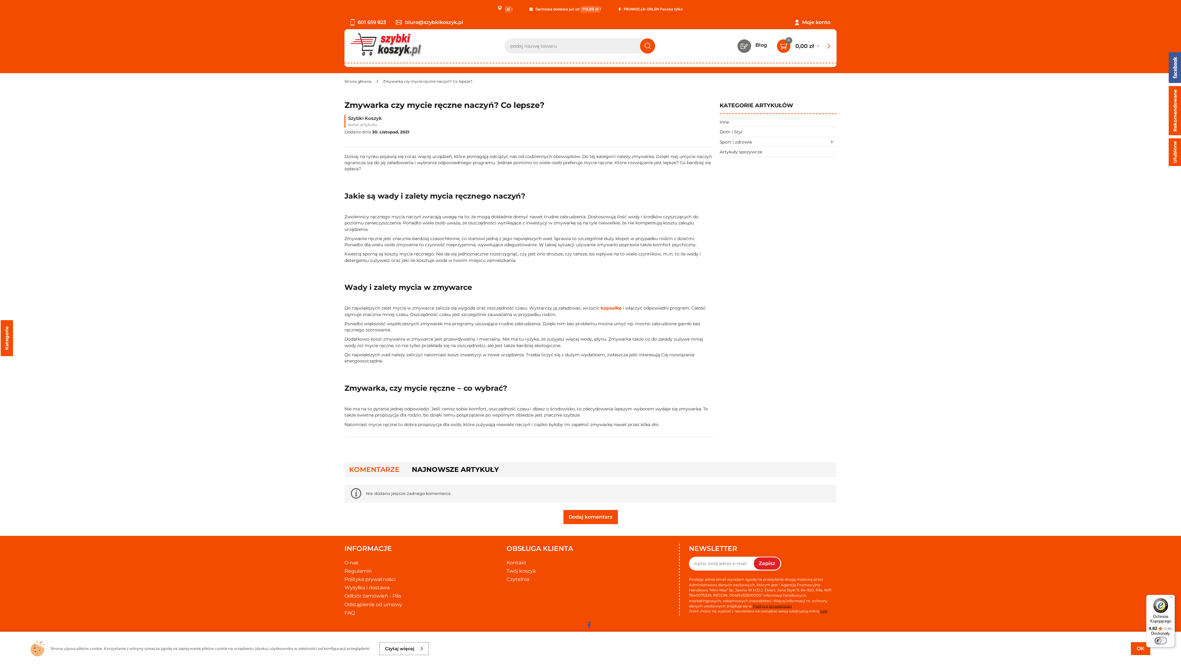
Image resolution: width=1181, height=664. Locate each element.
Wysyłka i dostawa (367, 588)
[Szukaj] (647, 45)
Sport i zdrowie (736, 142)
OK (1140, 648)
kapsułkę (611, 308)
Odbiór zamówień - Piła (372, 596)
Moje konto (816, 22)
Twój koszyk (521, 571)
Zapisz (767, 563)
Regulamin (358, 571)
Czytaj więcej (399, 648)
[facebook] (589, 625)
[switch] (1161, 640)
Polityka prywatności (370, 579)
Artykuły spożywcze (741, 152)
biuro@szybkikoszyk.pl (434, 22)
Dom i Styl (731, 132)
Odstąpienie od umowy (373, 604)
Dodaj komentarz (591, 517)
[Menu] (1171, 598)
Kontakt (517, 563)
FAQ (349, 613)
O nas (351, 563)
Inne (724, 122)
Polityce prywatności (772, 606)
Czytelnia (518, 579)
